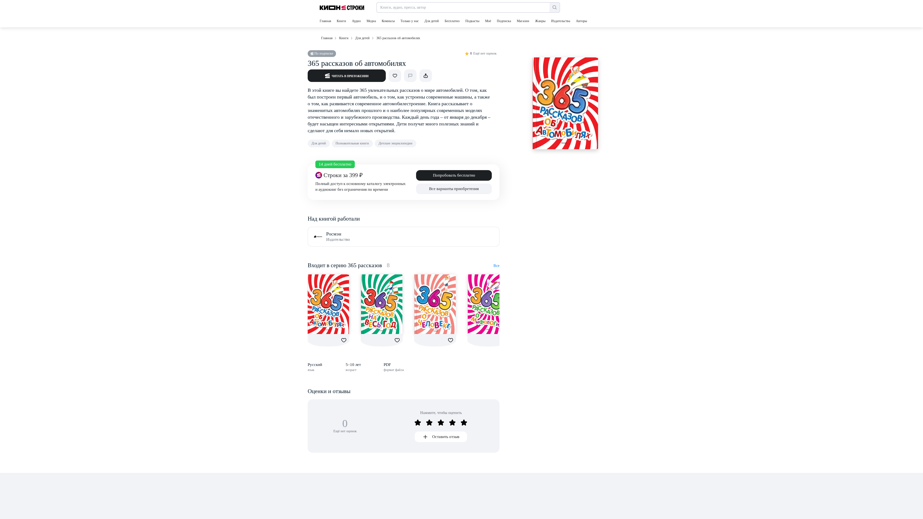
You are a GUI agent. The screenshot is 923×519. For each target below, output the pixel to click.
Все (496, 266)
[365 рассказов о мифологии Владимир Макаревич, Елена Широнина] (488, 304)
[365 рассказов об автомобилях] (328, 304)
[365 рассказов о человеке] (435, 304)
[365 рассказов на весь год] (381, 304)
